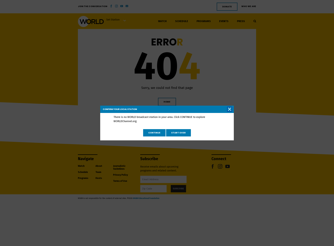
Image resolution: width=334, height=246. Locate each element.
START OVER (178, 132)
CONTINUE (154, 132)
